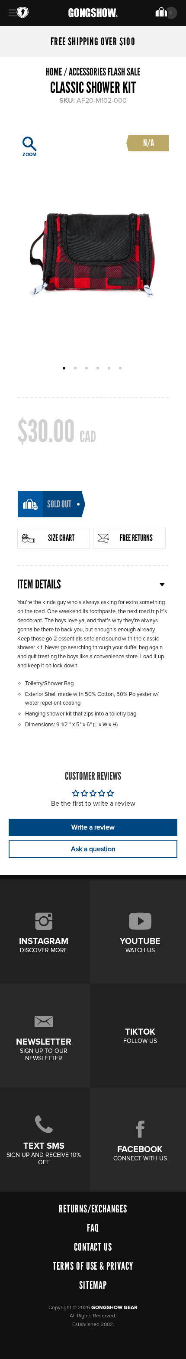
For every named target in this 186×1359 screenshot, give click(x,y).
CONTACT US (93, 1247)
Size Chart (61, 537)
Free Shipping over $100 (93, 41)
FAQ (93, 1228)
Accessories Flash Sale (104, 71)
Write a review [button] (93, 827)
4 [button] (99, 369)
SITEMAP (93, 1285)
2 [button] (76, 369)
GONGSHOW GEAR (114, 1307)
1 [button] (65, 369)
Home (54, 71)
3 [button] (88, 369)
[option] (93, 242)
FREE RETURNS (136, 537)
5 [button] (110, 369)
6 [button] (121, 369)
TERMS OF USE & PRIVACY (93, 1266)
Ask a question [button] (93, 849)
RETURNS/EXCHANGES (93, 1208)
